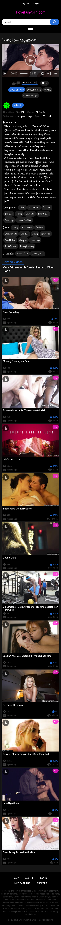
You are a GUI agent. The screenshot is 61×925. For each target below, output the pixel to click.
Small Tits (43, 213)
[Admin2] (6, 105)
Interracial (34, 207)
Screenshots (34, 90)
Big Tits (9, 213)
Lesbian (47, 207)
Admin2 (17, 105)
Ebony (22, 207)
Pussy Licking (24, 220)
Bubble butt (10, 246)
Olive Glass (38, 253)
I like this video (14, 83)
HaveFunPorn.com (22, 920)
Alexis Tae (22, 253)
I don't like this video (18, 83)
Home (16, 878)
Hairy (19, 213)
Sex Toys (9, 220)
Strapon (23, 240)
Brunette (30, 213)
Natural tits (11, 233)
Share (47, 90)
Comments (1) (30, 95)
